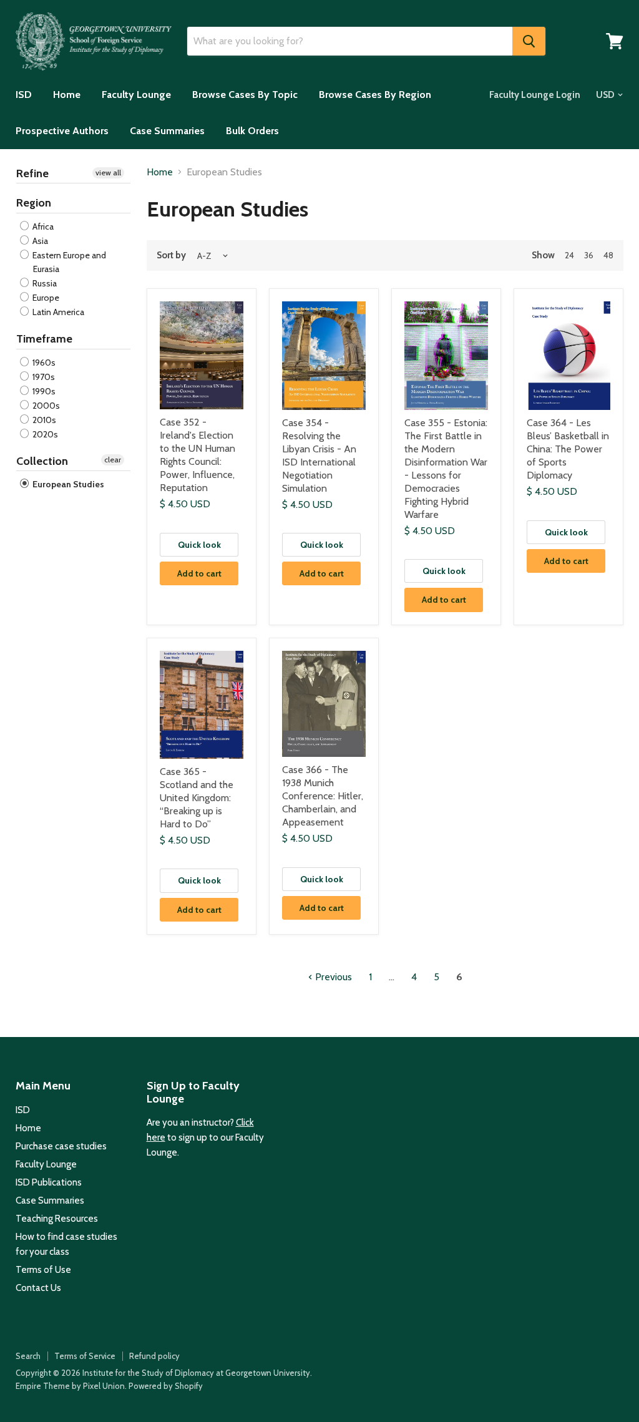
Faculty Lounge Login (534, 94)
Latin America (57, 312)
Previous (332, 977)
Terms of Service (84, 1356)
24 (569, 255)
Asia (39, 240)
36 (588, 255)
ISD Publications (49, 1182)
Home (66, 94)
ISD (24, 94)
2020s (44, 434)
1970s (43, 376)
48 (608, 255)
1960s (43, 362)
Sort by (171, 255)
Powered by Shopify (166, 1386)
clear (112, 459)
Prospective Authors (62, 131)
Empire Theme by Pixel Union (70, 1386)
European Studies (67, 484)
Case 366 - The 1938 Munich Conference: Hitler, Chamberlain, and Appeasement (322, 796)
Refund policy (154, 1356)
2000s (45, 405)
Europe (45, 297)
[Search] (528, 41)
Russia (44, 283)
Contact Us (38, 1287)
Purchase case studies (61, 1146)
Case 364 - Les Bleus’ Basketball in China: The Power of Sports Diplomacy (568, 449)
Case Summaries (167, 131)
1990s (43, 391)
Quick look (199, 544)
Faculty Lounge (136, 94)
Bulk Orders (252, 131)
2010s (43, 420)
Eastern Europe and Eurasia (68, 262)
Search (28, 1356)
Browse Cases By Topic (245, 94)
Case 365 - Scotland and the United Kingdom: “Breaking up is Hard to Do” (196, 798)
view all (108, 172)
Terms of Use (43, 1269)
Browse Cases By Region (375, 94)
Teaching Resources (57, 1218)
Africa (42, 226)
